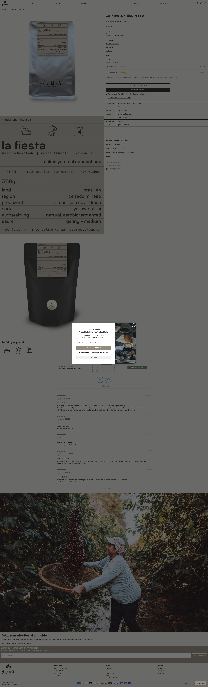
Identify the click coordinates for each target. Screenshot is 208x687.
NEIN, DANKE (93, 357)
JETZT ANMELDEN (93, 348)
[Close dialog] (133, 325)
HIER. (107, 352)
